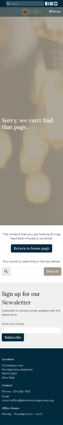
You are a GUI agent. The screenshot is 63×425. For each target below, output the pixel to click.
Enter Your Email (13, 324)
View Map (8, 377)
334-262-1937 (21, 391)
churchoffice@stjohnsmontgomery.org (28, 400)
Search (52, 271)
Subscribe (13, 337)
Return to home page (31, 248)
